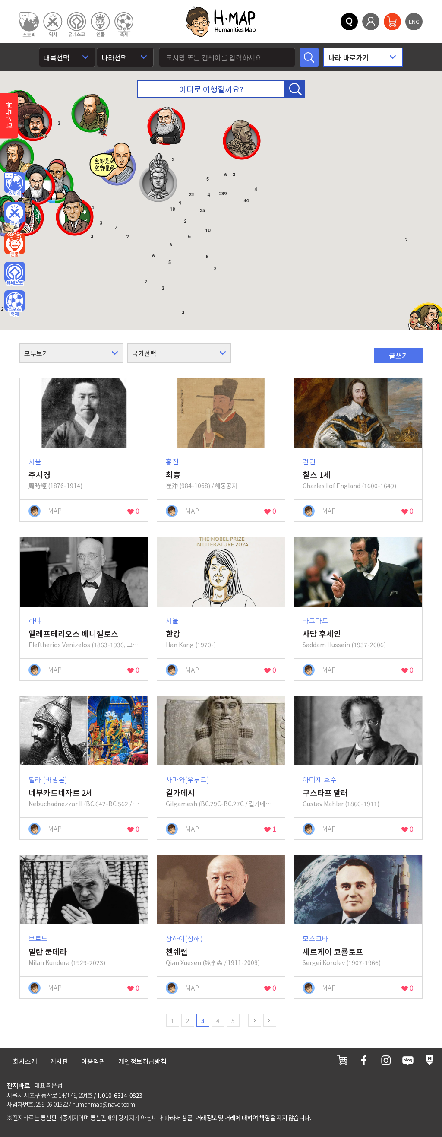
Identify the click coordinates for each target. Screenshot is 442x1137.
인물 (14, 244)
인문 (14, 184)
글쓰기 (398, 355)
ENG (414, 21)
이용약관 (93, 1061)
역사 (14, 214)
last (269, 1020)
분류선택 (9, 116)
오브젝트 (14, 304)
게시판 (59, 1061)
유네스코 (14, 274)
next (254, 1020)
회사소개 (25, 1061)
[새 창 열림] (342, 1060)
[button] (75, 213)
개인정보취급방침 (142, 1061)
